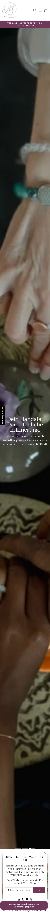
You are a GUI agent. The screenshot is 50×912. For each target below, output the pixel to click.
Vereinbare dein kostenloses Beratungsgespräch (24, 905)
